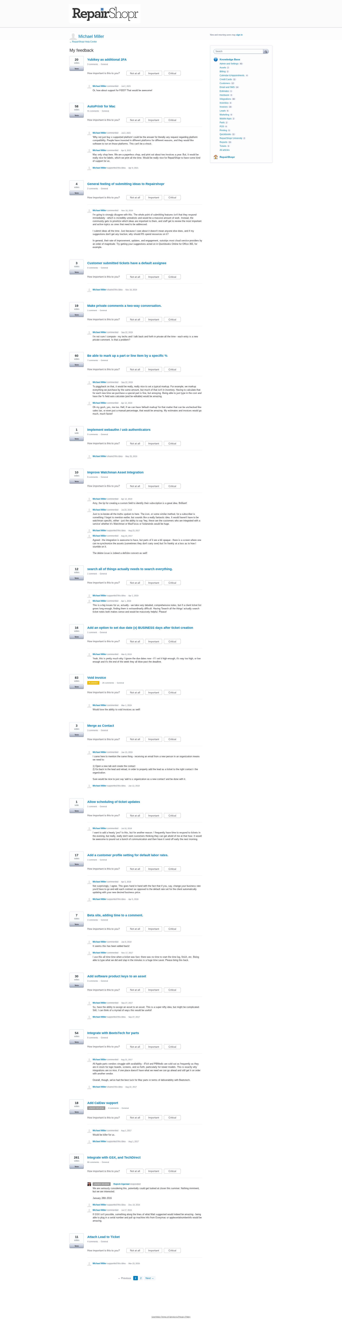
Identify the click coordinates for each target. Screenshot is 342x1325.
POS (222, 126)
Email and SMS (227, 87)
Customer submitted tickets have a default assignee (126, 263)
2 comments (92, 188)
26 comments (108, 683)
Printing (223, 130)
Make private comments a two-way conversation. (124, 306)
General (104, 64)
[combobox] (239, 51)
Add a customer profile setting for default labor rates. (127, 855)
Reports (223, 142)
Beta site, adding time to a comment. (115, 915)
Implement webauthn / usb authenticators (119, 429)
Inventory (224, 103)
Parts (222, 122)
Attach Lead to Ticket (103, 1237)
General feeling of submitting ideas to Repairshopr (125, 184)
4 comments (113, 1108)
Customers (225, 83)
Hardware (224, 95)
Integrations (225, 99)
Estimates (224, 91)
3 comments (92, 64)
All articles (225, 150)
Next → (150, 1278)
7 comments (92, 360)
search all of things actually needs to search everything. (130, 569)
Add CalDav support (102, 1103)
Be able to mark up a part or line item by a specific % (127, 355)
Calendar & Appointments (232, 75)
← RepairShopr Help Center (83, 41)
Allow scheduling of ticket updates (113, 802)
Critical (175, 74)
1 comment (92, 310)
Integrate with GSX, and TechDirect (114, 1157)
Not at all (136, 74)
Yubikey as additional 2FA (107, 59)
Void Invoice (96, 677)
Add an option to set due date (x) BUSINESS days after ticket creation (140, 627)
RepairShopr (227, 157)
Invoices (224, 107)
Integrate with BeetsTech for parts (113, 1033)
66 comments (93, 1162)
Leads (223, 111)
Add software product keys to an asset (116, 976)
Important (155, 74)
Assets (223, 67)
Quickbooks (225, 134)
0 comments (92, 268)
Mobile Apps (226, 118)
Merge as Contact (100, 725)
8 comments (92, 477)
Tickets (223, 146)
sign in (239, 35)
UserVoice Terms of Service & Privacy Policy (171, 1317)
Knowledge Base (230, 59)
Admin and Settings (229, 63)
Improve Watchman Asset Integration (115, 472)
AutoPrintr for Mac (101, 106)
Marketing (224, 114)
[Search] (266, 51)
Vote (77, 69)
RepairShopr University (231, 138)
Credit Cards (226, 79)
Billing (223, 71)
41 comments (93, 111)
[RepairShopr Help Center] (105, 13)
